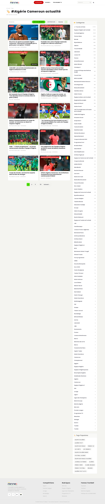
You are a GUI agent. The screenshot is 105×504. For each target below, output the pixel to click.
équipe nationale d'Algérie (83, 458)
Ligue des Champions (68, 491)
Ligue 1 (44, 486)
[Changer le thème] (93, 2)
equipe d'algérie (80, 440)
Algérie (91, 462)
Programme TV (57, 2)
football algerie (80, 455)
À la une (39, 2)
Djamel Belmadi (90, 465)
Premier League (47, 488)
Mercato (64, 486)
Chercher (60, 22)
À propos (83, 486)
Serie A (45, 496)
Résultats (64, 496)
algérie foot (79, 443)
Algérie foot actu (80, 471)
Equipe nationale (80, 446)
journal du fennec (81, 462)
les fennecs (87, 449)
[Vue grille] (66, 22)
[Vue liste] (69, 22)
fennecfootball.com (64, 502)
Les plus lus (51, 22)
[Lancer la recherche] (90, 2)
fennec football (80, 468)
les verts (78, 449)
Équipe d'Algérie (66, 488)
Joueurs (48, 2)
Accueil (8, 8)
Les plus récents (38, 22)
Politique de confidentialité (88, 493)
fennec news (79, 465)
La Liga (45, 491)
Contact (83, 488)
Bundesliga (46, 493)
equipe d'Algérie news (81, 452)
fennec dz (91, 446)
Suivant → (47, 184)
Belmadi (90, 468)
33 (40, 184)
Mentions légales (85, 491)
